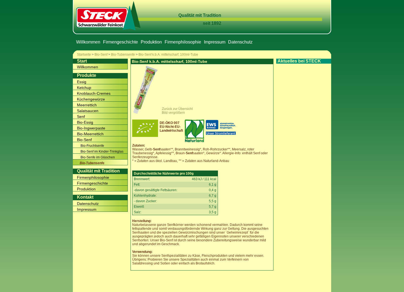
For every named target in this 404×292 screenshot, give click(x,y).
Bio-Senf (101, 54)
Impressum (214, 42)
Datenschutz (240, 42)
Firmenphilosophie (183, 42)
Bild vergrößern (173, 113)
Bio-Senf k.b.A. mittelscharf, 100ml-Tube (168, 54)
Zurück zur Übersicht (177, 109)
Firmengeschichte (120, 42)
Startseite (84, 54)
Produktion (151, 42)
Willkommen (88, 42)
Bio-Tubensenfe (123, 54)
